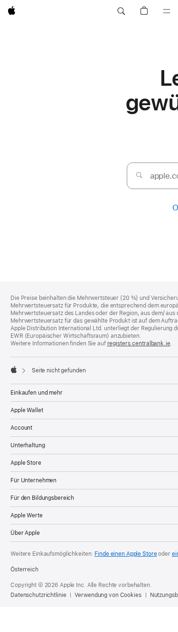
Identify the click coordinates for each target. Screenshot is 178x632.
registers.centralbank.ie (138, 343)
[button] (121, 11)
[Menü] (166, 11)
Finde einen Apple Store (125, 554)
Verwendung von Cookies (108, 595)
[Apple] (13, 369)
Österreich (24, 569)
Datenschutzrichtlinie (38, 595)
